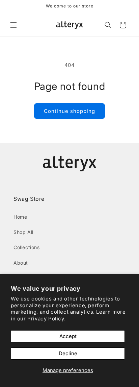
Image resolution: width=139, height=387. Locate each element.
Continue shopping (69, 111)
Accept (68, 336)
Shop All (23, 232)
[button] (13, 25)
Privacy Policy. (46, 318)
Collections (26, 247)
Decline (68, 353)
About (20, 263)
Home (20, 217)
